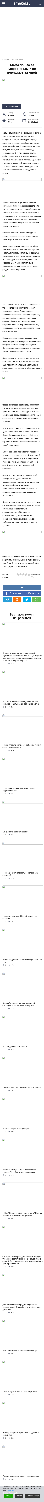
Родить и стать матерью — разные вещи (20, 1476)
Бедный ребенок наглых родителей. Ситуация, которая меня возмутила (19, 1004)
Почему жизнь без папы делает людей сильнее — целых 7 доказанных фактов (20, 702)
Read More (10, 1491)
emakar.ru (22, 3)
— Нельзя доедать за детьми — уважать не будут (22, 960)
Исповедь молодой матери (14, 1046)
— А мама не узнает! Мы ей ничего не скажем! (19, 917)
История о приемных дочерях (16, 1128)
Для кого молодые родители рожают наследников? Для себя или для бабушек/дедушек (21, 1306)
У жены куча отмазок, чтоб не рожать (19, 1391)
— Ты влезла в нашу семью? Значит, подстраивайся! (19, 789)
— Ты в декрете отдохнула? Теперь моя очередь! (20, 874)
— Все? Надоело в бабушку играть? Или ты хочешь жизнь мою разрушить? (22, 1214)
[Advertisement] (22, 31)
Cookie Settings (33, 1496)
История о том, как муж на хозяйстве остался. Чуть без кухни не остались (19, 1171)
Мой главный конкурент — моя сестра (19, 1350)
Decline (19, 1496)
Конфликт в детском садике (15, 832)
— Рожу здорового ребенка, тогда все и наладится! (20, 1433)
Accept (8, 1496)
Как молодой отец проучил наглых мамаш (21, 1087)
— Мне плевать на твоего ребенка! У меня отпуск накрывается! (21, 746)
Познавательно (12, 106)
